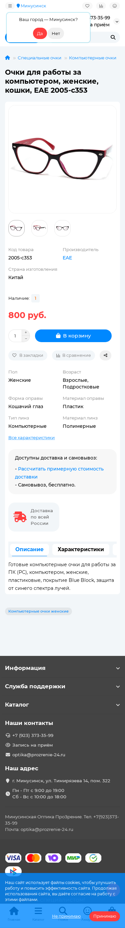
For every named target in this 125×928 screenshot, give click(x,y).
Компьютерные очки (92, 57)
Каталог (17, 704)
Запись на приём (32, 745)
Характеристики (81, 549)
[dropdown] (10, 5)
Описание (29, 549)
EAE (67, 258)
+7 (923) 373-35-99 (32, 735)
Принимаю (104, 916)
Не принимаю (66, 916)
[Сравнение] (101, 5)
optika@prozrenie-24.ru (38, 754)
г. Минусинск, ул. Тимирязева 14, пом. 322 (61, 780)
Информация (25, 668)
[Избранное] (87, 5)
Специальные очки (39, 57)
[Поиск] (113, 37)
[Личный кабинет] (114, 5)
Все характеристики (31, 437)
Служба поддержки (35, 686)
